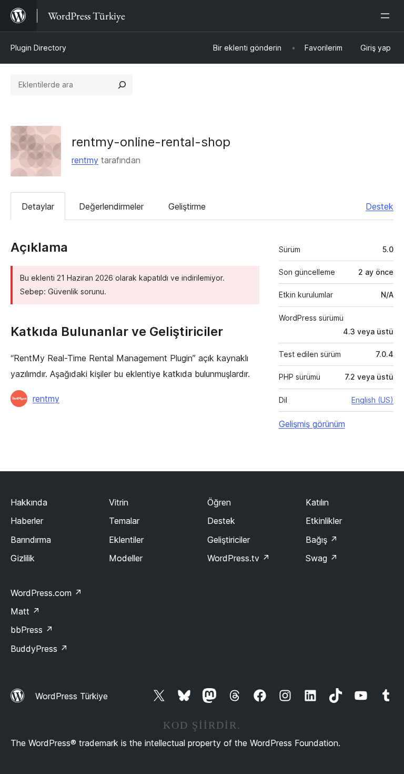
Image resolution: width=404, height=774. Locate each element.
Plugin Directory (38, 47)
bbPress (32, 629)
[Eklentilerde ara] (122, 84)
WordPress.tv (238, 558)
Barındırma (31, 539)
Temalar (124, 520)
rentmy (85, 160)
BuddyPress (39, 648)
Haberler (27, 520)
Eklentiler (126, 539)
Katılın (317, 502)
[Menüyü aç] (387, 16)
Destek (379, 206)
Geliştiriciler (228, 539)
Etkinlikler (324, 520)
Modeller (126, 558)
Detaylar (38, 206)
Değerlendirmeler (111, 206)
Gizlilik (23, 558)
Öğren (219, 502)
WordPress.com (46, 593)
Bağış (322, 539)
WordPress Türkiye (71, 696)
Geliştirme (187, 206)
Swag (322, 558)
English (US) (372, 399)
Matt (25, 611)
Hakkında (29, 502)
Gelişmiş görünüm (312, 424)
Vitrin (118, 502)
